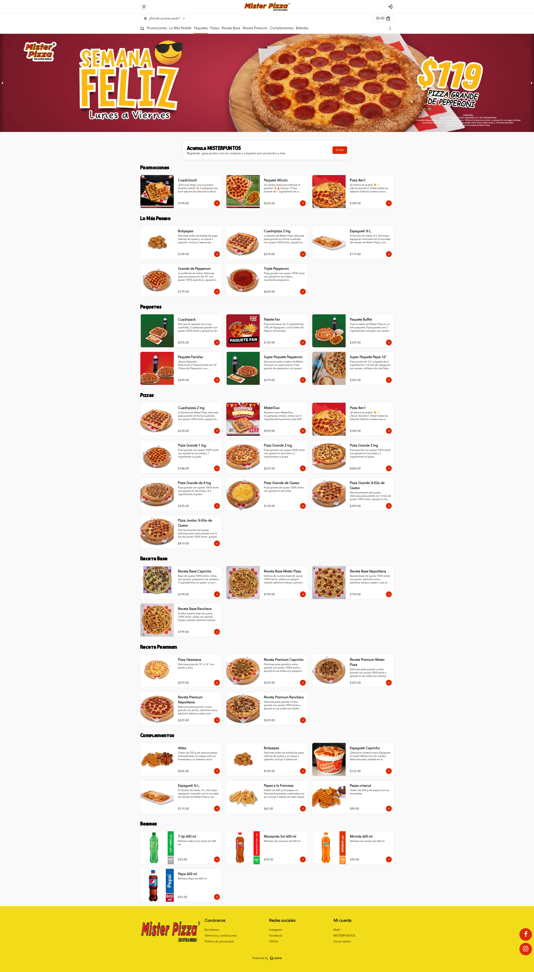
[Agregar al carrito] (217, 203)
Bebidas (302, 28)
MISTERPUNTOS (344, 935)
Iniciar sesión (342, 941)
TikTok (273, 941)
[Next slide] (531, 83)
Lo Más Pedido (180, 28)
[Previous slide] (2, 83)
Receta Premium (255, 28)
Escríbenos (212, 929)
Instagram (275, 929)
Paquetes (201, 28)
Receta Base (231, 28)
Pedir (337, 929)
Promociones (157, 28)
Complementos (281, 28)
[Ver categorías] (390, 28)
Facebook (275, 935)
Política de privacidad (219, 941)
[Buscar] (142, 28)
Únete (340, 150)
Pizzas (214, 28)
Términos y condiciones (221, 935)
